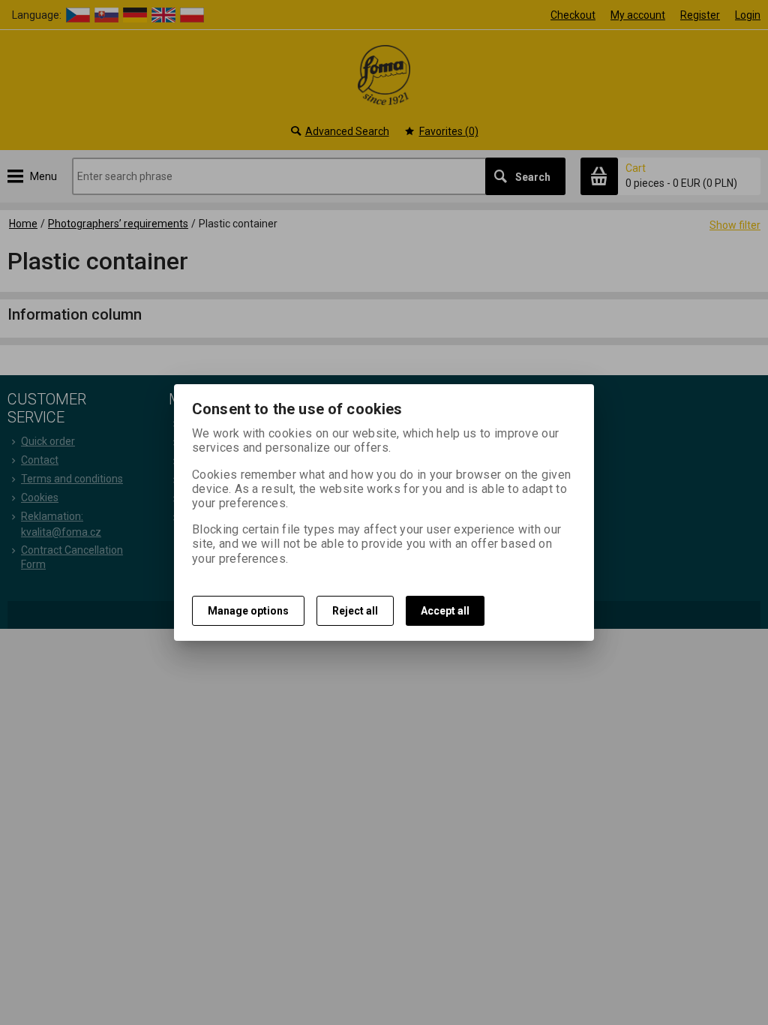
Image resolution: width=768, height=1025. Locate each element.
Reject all (355, 611)
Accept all (445, 611)
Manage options (248, 611)
